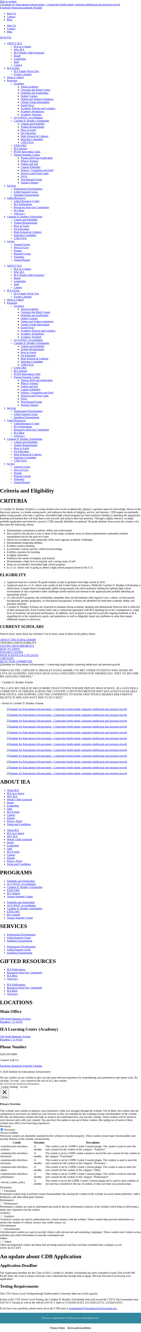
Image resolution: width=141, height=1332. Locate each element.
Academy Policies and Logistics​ (38, 108)
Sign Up (11, 13)
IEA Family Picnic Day (26, 71)
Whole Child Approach (19, 799)
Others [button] (3, 1238)
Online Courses (29, 96)
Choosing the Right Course (35, 89)
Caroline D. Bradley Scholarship (31, 120)
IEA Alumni (20, 148)
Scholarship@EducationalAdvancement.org (93, 1308)
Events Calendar (23, 74)
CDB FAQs (27, 142)
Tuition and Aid (29, 164)
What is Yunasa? (30, 160)
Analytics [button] (5, 1212)
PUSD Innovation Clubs (27, 151)
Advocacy (19, 213)
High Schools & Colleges (34, 136)
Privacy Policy (15, 821)
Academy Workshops (32, 111)
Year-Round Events (31, 179)
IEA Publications (23, 204)
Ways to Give (21, 247)
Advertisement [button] (8, 1225)
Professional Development (28, 188)
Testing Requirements (32, 126)
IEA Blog (19, 210)
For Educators (28, 133)
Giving (10, 241)
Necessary (9, 1129)
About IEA (13, 790)
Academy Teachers (31, 114)
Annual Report (22, 259)
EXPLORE (20, 145)
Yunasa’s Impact (29, 182)
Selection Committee (32, 139)
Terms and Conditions (19, 824)
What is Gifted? (15, 77)
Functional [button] (6, 1187)
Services (11, 185)
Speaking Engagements (26, 195)
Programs (12, 80)
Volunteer (19, 256)
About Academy (30, 86)
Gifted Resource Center (26, 201)
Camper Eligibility (31, 167)
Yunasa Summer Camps (27, 154)
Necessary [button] (5, 1126)
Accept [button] (24, 1086)
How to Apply (28, 130)
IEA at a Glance (22, 46)
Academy (19, 83)
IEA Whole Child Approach (29, 52)
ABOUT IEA (14, 43)
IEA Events (13, 68)
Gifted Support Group (26, 191)
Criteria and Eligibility (33, 123)
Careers (18, 65)
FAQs (24, 176)
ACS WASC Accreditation (28, 117)
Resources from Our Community (31, 207)
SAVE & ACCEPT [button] (10, 1247)
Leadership (20, 58)
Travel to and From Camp (35, 173)
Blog (9, 19)
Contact (11, 16)
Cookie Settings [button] (9, 1086)
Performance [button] (7, 1200)
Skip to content (8, 1)
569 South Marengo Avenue (15, 1018)
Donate (18, 250)
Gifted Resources (16, 198)
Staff (16, 61)
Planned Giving (22, 253)
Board (17, 55)
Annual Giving (22, 244)
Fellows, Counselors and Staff (37, 170)
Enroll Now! (27, 105)
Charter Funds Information (35, 102)
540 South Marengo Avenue (15, 1036)
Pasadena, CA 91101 (11, 1021)
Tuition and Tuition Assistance (37, 99)
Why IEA (19, 49)
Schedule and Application (34, 92)
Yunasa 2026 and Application (37, 157)
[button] (18, 642)
